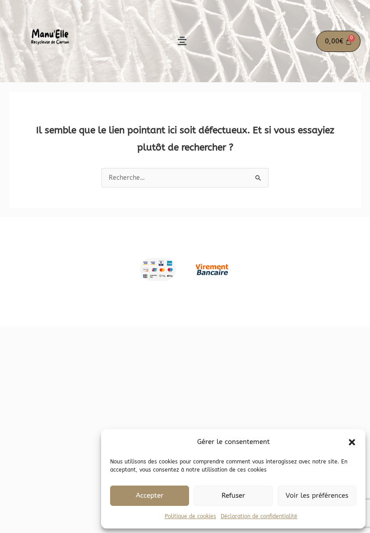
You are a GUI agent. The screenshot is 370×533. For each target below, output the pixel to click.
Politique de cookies (190, 516)
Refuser (233, 495)
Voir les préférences (317, 495)
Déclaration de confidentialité (259, 516)
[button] (351, 442)
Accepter (149, 495)
